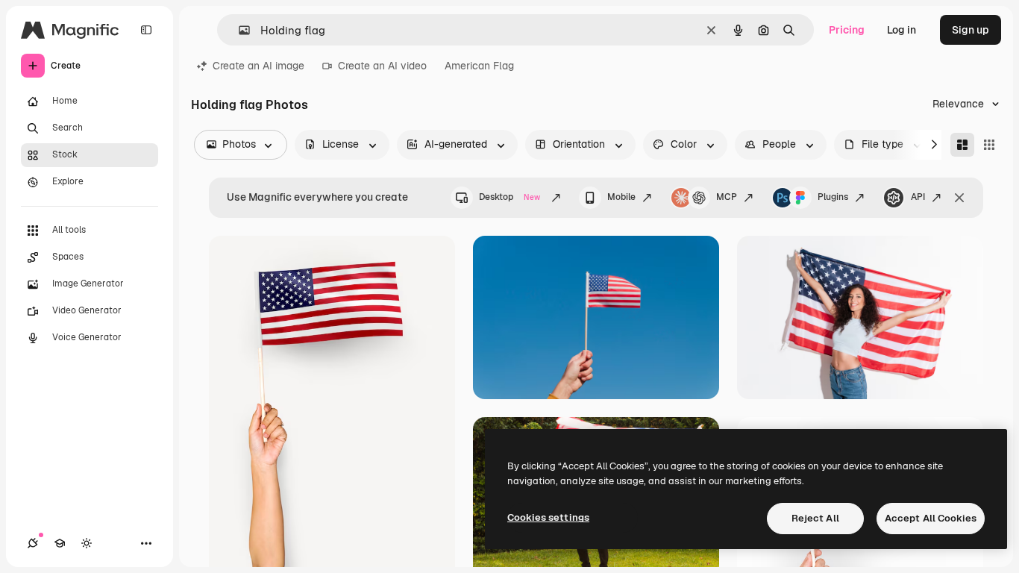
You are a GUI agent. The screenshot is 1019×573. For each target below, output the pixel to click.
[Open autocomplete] (238, 30)
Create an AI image (258, 65)
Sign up (970, 30)
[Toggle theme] (86, 543)
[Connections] (33, 543)
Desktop (509, 197)
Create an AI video (382, 65)
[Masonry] (962, 145)
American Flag (479, 65)
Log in (901, 30)
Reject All (815, 518)
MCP (726, 197)
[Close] (959, 198)
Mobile (621, 197)
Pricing (847, 30)
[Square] (989, 145)
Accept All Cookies (930, 518)
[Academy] (60, 543)
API (918, 197)
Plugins (833, 197)
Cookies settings (548, 517)
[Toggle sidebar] (146, 30)
